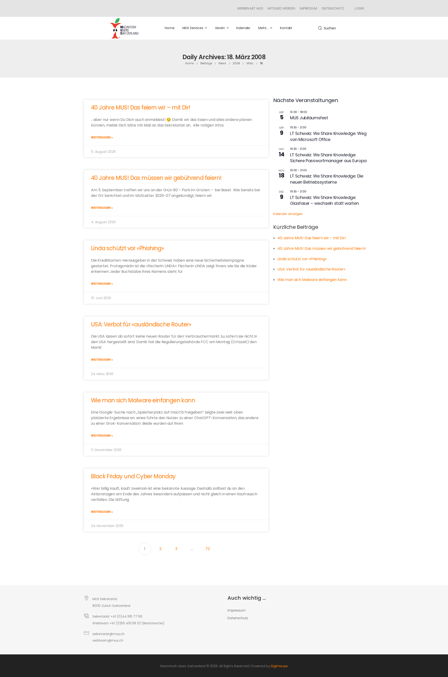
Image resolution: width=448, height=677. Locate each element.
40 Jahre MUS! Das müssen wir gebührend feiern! (156, 178)
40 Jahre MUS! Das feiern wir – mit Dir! (140, 107)
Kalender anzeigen (288, 214)
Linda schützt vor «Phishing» (127, 248)
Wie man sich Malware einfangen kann (143, 400)
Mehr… (263, 28)
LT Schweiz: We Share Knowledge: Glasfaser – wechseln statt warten (324, 200)
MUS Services (192, 28)
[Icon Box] (357, 8)
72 (209, 547)
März (250, 63)
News (222, 63)
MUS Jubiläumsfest (309, 118)
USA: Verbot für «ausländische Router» (141, 324)
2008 (236, 63)
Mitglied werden (281, 8)
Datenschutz (333, 8)
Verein (220, 28)
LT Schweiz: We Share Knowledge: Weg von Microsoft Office (328, 136)
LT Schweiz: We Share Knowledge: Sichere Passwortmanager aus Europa (328, 158)
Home (169, 28)
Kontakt (286, 28)
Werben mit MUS (250, 8)
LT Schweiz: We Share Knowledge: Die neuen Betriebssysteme (326, 179)
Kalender (243, 28)
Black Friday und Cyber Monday (133, 476)
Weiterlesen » (102, 137)
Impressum (308, 8)
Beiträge (206, 63)
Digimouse (279, 666)
